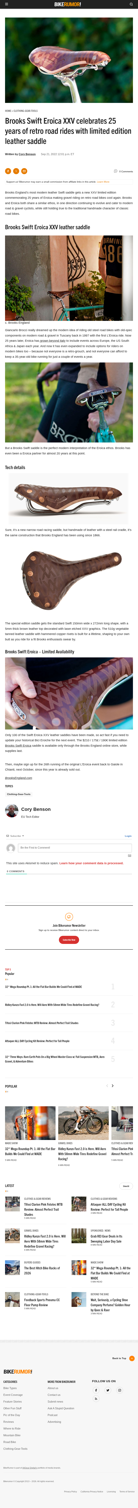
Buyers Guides (32, 1262)
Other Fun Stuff (12, 1408)
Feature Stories (12, 1401)
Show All (126, 1186)
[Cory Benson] (12, 812)
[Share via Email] (24, 171)
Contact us (54, 1394)
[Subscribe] (95, 1398)
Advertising (54, 1421)
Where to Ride (12, 1428)
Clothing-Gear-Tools (18, 794)
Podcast (52, 1415)
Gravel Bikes (65, 1143)
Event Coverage (13, 1394)
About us (53, 1388)
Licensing (111, 1491)
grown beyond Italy (52, 340)
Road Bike (9, 1442)
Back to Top (119, 1358)
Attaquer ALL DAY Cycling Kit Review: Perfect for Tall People (37, 1041)
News (108, 1230)
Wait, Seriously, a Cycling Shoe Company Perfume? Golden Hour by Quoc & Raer (110, 1305)
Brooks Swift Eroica (18, 745)
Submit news (55, 1401)
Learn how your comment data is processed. (91, 863)
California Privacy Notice (92, 1491)
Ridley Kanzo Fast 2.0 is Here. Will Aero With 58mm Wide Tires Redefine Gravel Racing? (52, 1005)
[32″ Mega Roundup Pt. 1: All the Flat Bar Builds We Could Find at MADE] (30, 1123)
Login (128, 836)
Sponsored (97, 1230)
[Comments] (116, 171)
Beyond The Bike (100, 1294)
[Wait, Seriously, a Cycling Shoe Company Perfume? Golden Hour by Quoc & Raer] (79, 1299)
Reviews (8, 1421)
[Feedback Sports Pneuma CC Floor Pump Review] (12, 1299)
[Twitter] (107, 1389)
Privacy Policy (70, 1491)
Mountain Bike (12, 1435)
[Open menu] (6, 4)
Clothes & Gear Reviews (124, 1143)
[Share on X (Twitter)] (16, 171)
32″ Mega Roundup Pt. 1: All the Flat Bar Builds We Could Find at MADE (43, 987)
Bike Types (10, 1388)
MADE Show (11, 1143)
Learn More (103, 181)
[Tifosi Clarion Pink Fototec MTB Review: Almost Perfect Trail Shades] (12, 1204)
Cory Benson (27, 154)
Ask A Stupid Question (61, 1408)
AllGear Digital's (29, 1468)
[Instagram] (119, 1389)
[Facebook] (95, 1389)
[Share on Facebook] (8, 171)
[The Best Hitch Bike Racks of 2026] (12, 1267)
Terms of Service (127, 1491)
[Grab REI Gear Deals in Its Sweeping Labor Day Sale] (79, 1235)
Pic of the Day (11, 1415)
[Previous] (107, 1086)
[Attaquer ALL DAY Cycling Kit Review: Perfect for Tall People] (79, 1204)
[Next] (112, 1086)
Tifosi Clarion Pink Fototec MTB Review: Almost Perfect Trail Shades (41, 1023)
